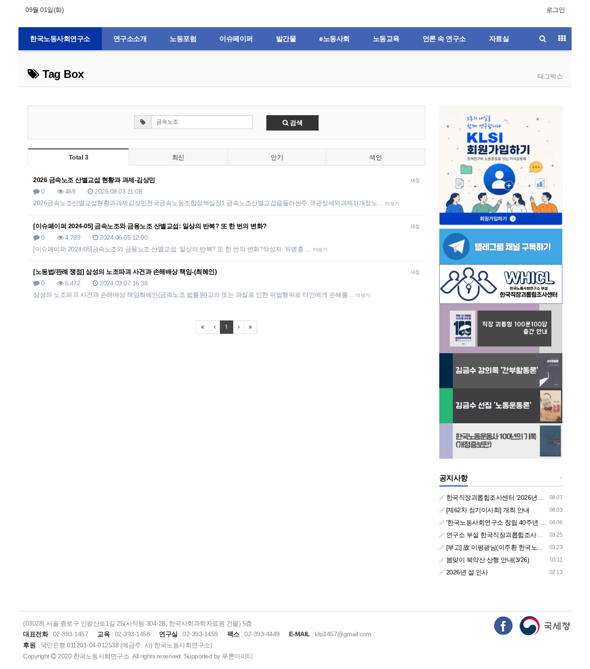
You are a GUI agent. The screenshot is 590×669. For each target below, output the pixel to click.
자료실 (499, 39)
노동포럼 (183, 39)
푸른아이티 (237, 656)
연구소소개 (130, 39)
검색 (296, 122)
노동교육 (386, 39)
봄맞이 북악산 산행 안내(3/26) (486, 559)
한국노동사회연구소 (60, 39)
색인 (375, 157)
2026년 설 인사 (466, 572)
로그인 (555, 9)
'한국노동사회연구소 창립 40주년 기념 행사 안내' (513, 522)
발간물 (286, 39)
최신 (178, 157)
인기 (277, 157)
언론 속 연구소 (444, 39)
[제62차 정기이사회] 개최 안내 (487, 510)
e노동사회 (334, 39)
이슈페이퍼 (236, 39)
